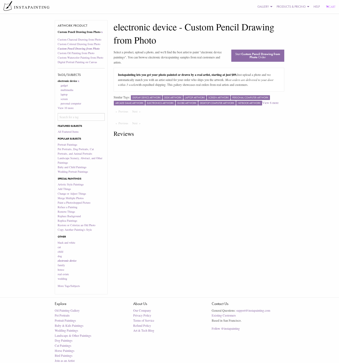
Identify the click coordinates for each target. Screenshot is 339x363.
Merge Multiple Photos (71, 198)
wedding (62, 278)
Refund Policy (142, 325)
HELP (316, 7)
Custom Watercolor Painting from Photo (80, 57)
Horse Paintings (64, 350)
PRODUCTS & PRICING (291, 7)
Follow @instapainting (226, 328)
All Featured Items (68, 131)
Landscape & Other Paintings (73, 335)
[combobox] (81, 117)
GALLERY (263, 7)
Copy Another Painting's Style (75, 229)
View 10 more (66, 108)
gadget (64, 85)
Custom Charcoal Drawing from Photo (79, 39)
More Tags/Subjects (69, 286)
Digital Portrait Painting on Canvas (77, 62)
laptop (64, 94)
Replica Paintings (67, 220)
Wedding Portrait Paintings (73, 171)
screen (64, 99)
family (61, 265)
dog (60, 256)
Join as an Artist (65, 360)
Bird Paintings (63, 355)
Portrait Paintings (67, 144)
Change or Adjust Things (72, 193)
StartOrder (257, 55)
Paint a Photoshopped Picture (74, 202)
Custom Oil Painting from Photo (76, 53)
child (60, 251)
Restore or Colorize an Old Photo (76, 225)
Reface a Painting (67, 207)
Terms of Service (143, 320)
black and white (66, 242)
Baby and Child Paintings (72, 167)
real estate (63, 274)
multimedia (67, 90)
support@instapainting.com (253, 310)
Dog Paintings (63, 340)
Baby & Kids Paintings (69, 325)
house (61, 269)
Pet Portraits (62, 315)
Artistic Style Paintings (71, 184)
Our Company (142, 310)
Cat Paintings (63, 345)
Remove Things (66, 211)
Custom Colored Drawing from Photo (79, 44)
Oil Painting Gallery (67, 310)
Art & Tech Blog (143, 330)
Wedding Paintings (66, 330)
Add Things (64, 189)
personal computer (71, 103)
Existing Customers (224, 315)
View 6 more (270, 103)
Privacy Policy (142, 315)
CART (332, 7)
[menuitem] (263, 7)
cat (59, 247)
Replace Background (69, 216)
